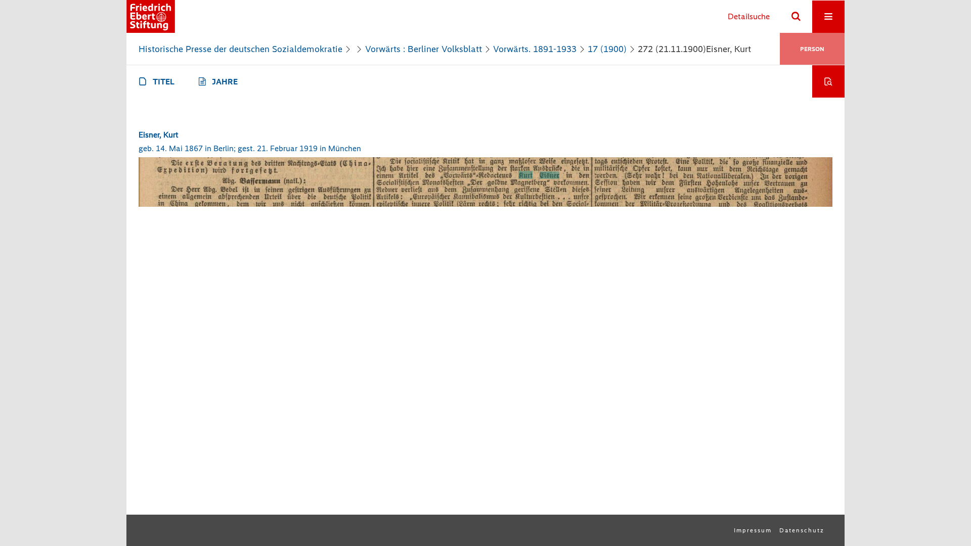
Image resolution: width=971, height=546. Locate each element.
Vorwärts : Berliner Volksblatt (423, 49)
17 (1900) (607, 49)
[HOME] (150, 16)
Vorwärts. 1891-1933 (535, 49)
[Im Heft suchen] (828, 81)
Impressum (753, 530)
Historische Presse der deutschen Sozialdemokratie (240, 49)
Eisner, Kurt (159, 135)
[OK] (796, 17)
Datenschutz (801, 530)
